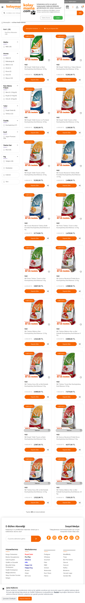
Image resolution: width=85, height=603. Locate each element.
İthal (8, 150)
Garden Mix (67, 576)
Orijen (27, 573)
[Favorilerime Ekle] (49, 60)
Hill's (26, 562)
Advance (28, 560)
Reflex (65, 568)
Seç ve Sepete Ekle (52, 28)
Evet (58, 18)
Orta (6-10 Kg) (11, 99)
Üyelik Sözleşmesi (12, 570)
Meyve (9, 78)
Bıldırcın (9, 64)
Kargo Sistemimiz (11, 554)
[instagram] (54, 538)
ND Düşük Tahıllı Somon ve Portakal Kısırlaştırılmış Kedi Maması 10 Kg (37, 121)
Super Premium (9, 137)
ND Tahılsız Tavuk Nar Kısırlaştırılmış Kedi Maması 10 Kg (68, 385)
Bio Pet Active (68, 560)
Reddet (56, 592)
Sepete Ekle (35, 80)
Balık (8, 58)
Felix (45, 562)
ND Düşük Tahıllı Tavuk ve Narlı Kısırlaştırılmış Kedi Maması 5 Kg (35, 438)
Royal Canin (29, 554)
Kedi (7, 29)
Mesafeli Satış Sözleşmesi (10, 566)
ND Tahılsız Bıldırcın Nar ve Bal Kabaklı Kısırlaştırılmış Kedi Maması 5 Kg (68, 333)
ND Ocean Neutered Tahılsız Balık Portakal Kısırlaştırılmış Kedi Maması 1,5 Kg (68, 175)
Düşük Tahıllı (10, 110)
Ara (80, 13)
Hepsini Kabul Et (25, 598)
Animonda (47, 570)
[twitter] (66, 538)
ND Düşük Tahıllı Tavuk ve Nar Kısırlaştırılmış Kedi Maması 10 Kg (36, 174)
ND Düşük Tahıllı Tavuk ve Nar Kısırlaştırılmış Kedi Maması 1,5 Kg (67, 121)
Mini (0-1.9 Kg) (11, 92)
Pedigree (47, 554)
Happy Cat (28, 565)
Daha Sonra (46, 18)
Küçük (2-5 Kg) (11, 95)
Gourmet (47, 560)
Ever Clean (47, 573)
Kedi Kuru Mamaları (11, 33)
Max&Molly (66, 554)
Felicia (46, 576)
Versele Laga (67, 573)
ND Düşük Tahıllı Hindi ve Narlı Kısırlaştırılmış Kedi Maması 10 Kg (36, 68)
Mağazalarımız (11, 573)
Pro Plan (28, 557)
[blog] (77, 538)
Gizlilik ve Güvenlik (12, 562)
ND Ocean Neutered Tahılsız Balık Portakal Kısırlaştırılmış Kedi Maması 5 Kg (37, 227)
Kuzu (8, 74)
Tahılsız (9, 113)
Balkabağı (9, 61)
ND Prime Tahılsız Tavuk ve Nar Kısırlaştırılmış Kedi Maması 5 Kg (35, 279)
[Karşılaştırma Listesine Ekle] (48, 80)
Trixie (65, 557)
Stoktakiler (9, 168)
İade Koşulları (10, 560)
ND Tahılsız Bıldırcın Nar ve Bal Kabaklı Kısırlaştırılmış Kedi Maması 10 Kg (69, 492)
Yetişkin (9, 161)
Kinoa (8, 71)
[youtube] (60, 538)
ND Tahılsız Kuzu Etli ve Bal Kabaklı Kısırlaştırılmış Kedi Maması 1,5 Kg (36, 491)
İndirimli (8, 175)
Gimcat (65, 562)
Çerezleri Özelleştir (9, 598)
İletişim (8, 578)
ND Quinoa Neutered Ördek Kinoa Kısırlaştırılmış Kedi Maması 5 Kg (68, 438)
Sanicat (65, 565)
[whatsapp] (71, 538)
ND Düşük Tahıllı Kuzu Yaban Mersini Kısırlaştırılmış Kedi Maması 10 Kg (68, 68)
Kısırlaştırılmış (11, 125)
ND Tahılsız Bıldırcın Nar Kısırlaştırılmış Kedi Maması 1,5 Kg (36, 332)
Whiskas (47, 557)
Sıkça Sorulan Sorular (13, 575)
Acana (27, 570)
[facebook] (49, 538)
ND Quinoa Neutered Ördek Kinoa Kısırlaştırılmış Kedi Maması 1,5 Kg (68, 279)
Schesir (46, 568)
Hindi (8, 68)
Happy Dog (29, 568)
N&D (8, 46)
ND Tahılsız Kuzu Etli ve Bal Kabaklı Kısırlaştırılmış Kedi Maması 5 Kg (36, 385)
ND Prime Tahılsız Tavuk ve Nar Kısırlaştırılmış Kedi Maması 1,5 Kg (67, 227)
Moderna (66, 570)
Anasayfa (6, 22)
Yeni (6, 181)
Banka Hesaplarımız (12, 557)
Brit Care (28, 576)
